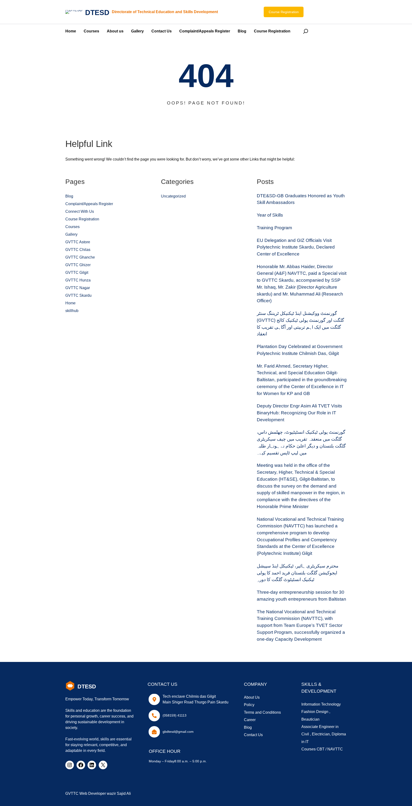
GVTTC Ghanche (80, 257)
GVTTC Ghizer (78, 265)
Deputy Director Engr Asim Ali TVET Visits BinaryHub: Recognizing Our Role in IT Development (299, 412)
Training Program (274, 227)
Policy (249, 705)
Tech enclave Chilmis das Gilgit (189, 696)
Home (70, 303)
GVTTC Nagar (77, 288)
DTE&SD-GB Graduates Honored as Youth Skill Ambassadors (301, 199)
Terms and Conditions (262, 712)
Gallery (71, 234)
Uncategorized (173, 196)
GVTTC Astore (77, 242)
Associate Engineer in (320, 727)
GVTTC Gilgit (76, 272)
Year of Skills (270, 215)
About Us (252, 697)
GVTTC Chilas (77, 250)
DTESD (97, 12)
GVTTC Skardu (78, 295)
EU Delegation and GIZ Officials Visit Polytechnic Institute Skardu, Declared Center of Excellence (296, 247)
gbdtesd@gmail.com (178, 731)
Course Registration (284, 12)
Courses (72, 227)
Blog (69, 196)
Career (250, 720)
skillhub (71, 311)
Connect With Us (79, 211)
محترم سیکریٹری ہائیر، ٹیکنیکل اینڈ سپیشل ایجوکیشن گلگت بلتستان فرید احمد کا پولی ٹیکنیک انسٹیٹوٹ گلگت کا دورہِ (297, 572)
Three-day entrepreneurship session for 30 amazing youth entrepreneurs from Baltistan (301, 596)
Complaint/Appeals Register (89, 204)
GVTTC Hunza (78, 280)
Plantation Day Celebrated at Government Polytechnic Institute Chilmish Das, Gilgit (299, 350)
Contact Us (253, 735)
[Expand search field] (306, 31)
